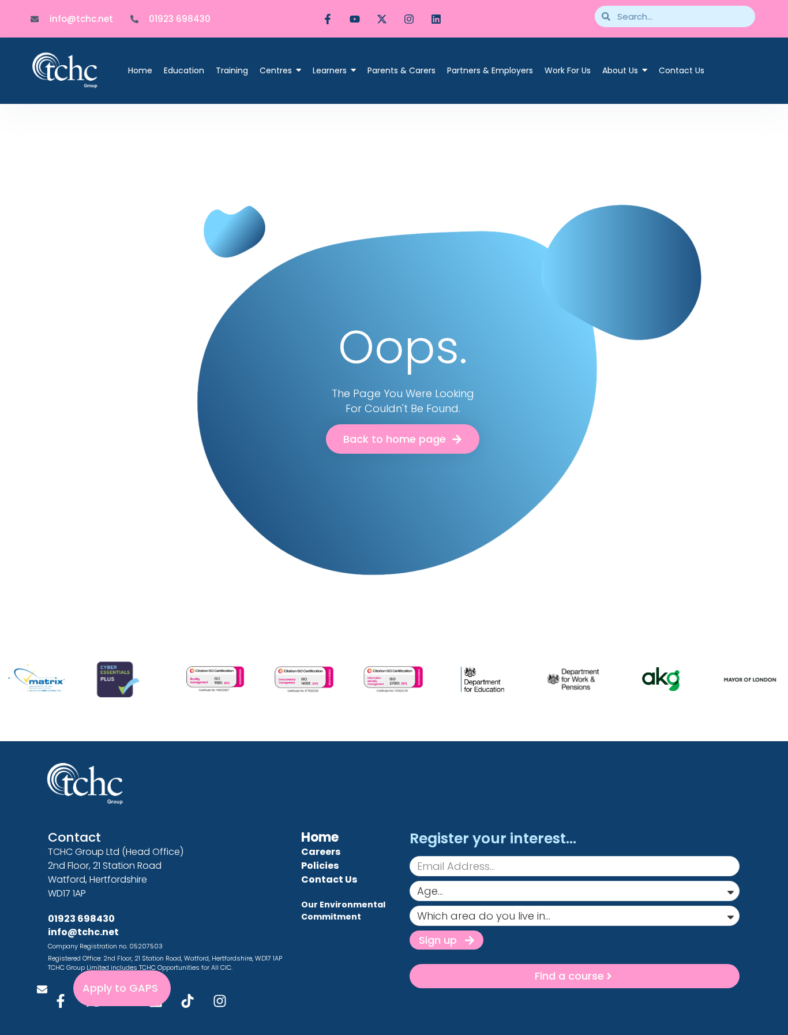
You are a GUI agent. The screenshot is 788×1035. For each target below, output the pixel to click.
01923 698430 (81, 918)
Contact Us (329, 879)
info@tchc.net (83, 932)
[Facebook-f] (327, 19)
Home (320, 837)
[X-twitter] (382, 19)
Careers (320, 851)
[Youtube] (354, 19)
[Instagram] (409, 19)
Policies (320, 865)
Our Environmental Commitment (343, 910)
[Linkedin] (436, 19)
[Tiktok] (187, 1000)
